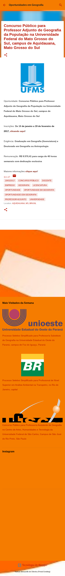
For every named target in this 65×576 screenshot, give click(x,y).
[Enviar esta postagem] (14, 177)
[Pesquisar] (60, 5)
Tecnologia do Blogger (34, 565)
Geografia (23, 185)
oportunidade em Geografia (39, 190)
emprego (10, 185)
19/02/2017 (10, 180)
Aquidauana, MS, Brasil (24, 203)
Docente (46, 180)
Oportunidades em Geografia (26, 5)
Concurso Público (28, 180)
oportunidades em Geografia (20, 195)
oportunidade (12, 190)
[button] (6, 55)
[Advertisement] (32, 262)
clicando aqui (17, 131)
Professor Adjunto (15, 199)
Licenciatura (40, 185)
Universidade (37, 199)
